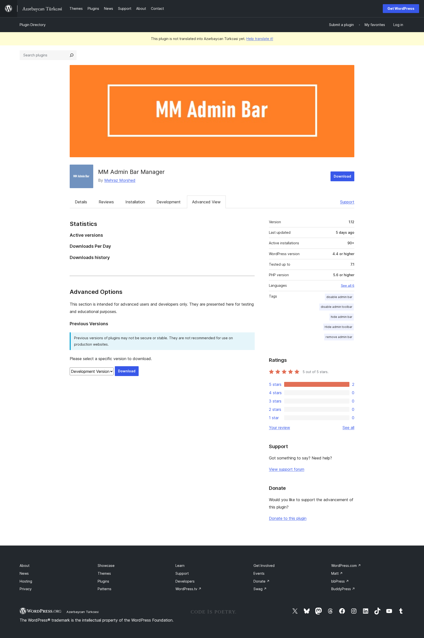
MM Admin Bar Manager (131, 171)
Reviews (106, 201)
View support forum (286, 469)
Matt (337, 573)
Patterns (104, 589)
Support (347, 201)
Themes (104, 573)
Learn (180, 565)
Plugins (103, 581)
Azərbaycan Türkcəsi (82, 612)
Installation (135, 201)
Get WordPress (400, 8)
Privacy (26, 589)
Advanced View (206, 201)
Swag (260, 589)
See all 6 (347, 285)
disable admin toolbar (336, 307)
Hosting (26, 581)
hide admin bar (341, 317)
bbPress (340, 581)
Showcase (106, 565)
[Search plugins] (72, 55)
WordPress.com (346, 565)
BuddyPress (343, 589)
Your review (279, 427)
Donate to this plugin (287, 518)
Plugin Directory (33, 25)
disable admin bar (339, 297)
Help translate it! (259, 39)
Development (169, 201)
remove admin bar (339, 337)
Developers (185, 581)
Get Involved (264, 565)
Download (342, 176)
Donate (261, 581)
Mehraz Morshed (119, 180)
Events (259, 573)
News (24, 573)
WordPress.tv (188, 589)
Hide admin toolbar (338, 327)
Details (81, 201)
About (24, 565)
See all (348, 427)
